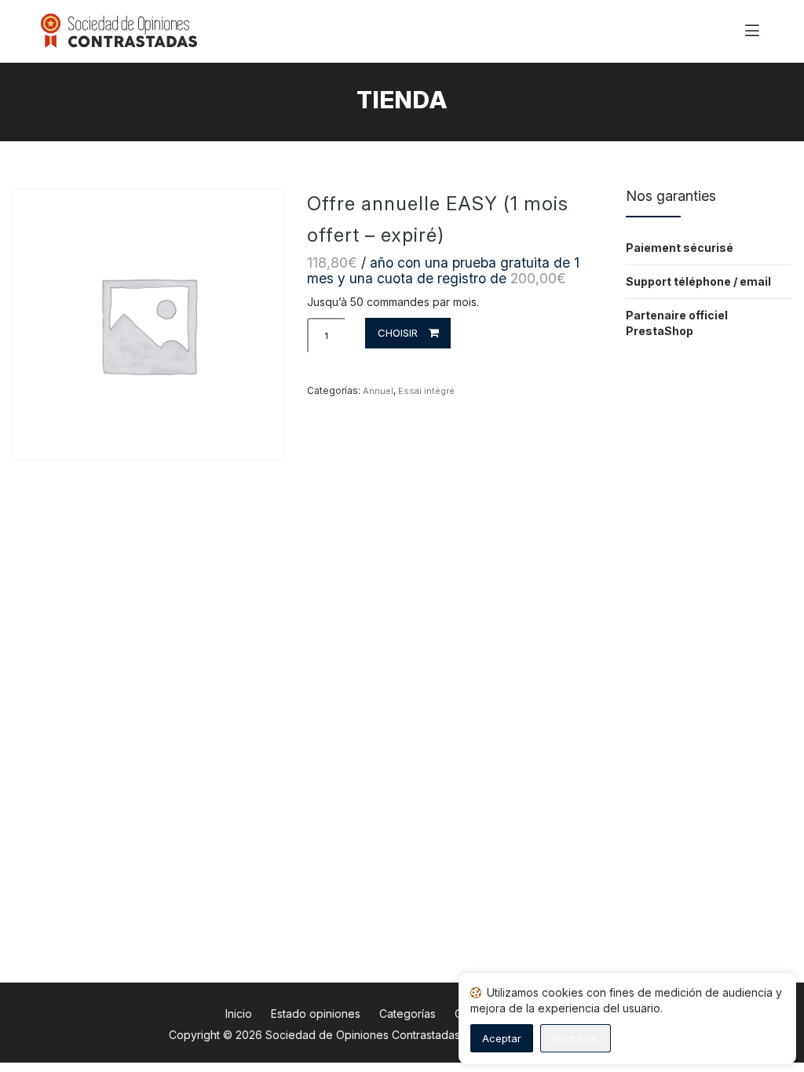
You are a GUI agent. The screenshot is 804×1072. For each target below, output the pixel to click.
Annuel (378, 390)
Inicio (238, 1013)
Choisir (398, 332)
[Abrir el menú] (752, 31)
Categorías (407, 1013)
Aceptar (501, 1038)
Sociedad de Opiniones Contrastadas (362, 1034)
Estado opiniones (315, 1013)
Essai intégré (426, 390)
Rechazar (575, 1038)
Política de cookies (668, 1038)
